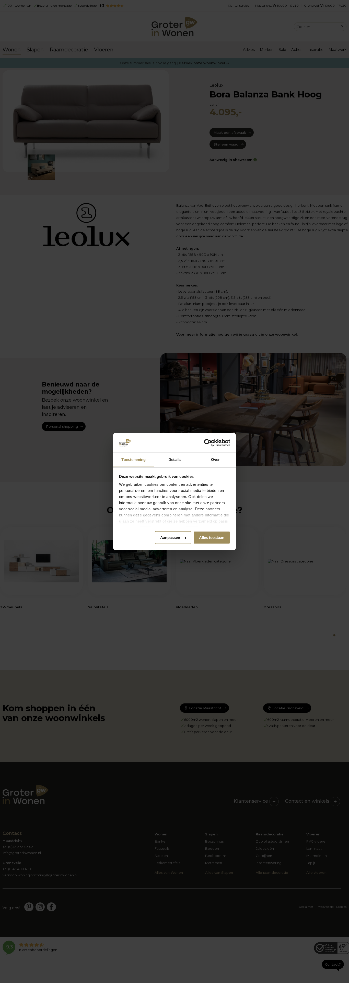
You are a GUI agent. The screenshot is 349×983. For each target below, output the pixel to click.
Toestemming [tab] (133, 459)
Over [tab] (215, 459)
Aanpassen (170, 537)
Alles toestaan (211, 537)
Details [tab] (174, 459)
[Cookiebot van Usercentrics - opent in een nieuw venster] (207, 443)
